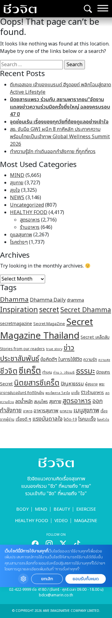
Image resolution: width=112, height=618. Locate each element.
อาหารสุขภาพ (46, 410)
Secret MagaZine (49, 324)
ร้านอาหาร (30, 227)
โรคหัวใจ (103, 419)
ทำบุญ (47, 373)
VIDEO (61, 520)
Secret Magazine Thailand (46, 329)
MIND (17, 175)
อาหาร (27, 411)
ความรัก (90, 359)
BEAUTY (62, 509)
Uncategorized (27, 205)
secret (49, 310)
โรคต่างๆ (19, 242)
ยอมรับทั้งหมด (85, 579)
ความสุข (104, 360)
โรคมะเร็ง (87, 419)
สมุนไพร (41, 402)
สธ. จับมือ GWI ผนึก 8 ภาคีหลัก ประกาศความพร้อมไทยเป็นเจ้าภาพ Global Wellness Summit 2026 (60, 137)
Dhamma (14, 299)
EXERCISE (86, 509)
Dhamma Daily (48, 300)
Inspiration (19, 309)
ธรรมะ (85, 371)
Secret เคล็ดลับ (95, 337)
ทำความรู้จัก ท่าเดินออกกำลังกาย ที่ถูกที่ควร (53, 151)
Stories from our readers (22, 349)
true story (54, 349)
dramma (75, 300)
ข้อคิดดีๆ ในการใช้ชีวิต (61, 359)
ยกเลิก (47, 579)
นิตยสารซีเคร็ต (36, 383)
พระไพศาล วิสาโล (57, 393)
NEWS (17, 197)
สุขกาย (16, 183)
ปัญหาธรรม (72, 384)
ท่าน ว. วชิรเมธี (64, 372)
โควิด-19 (70, 420)
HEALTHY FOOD (28, 212)
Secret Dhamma (85, 310)
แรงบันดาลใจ (47, 418)
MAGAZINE (85, 520)
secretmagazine (16, 323)
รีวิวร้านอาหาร (92, 392)
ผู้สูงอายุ (91, 384)
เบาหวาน (66, 411)
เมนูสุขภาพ (86, 410)
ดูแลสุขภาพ (21, 234)
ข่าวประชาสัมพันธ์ (37, 353)
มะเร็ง (75, 393)
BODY (22, 509)
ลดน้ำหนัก (24, 401)
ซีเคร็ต (30, 371)
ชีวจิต (8, 371)
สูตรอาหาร (30, 220)
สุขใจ (15, 190)
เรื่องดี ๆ (23, 419)
